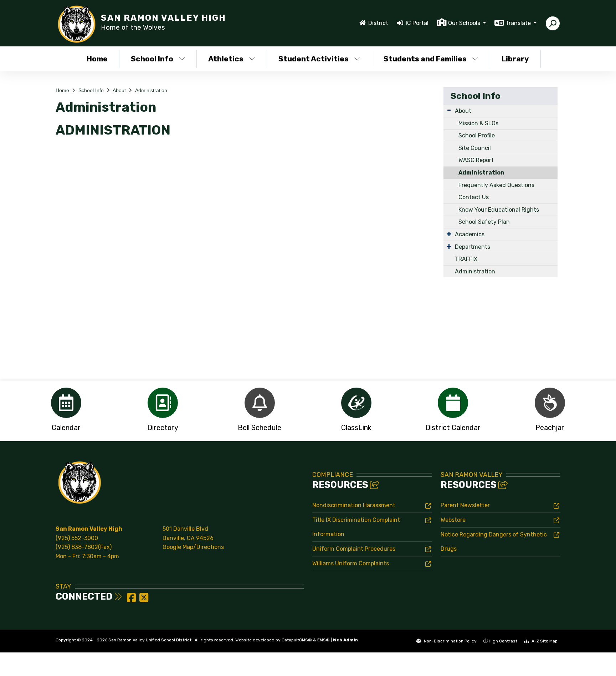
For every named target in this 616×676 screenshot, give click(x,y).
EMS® (323, 639)
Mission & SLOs (478, 123)
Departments (472, 246)
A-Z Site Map (544, 641)
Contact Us (473, 197)
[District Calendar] (453, 403)
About (119, 90)
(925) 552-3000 (77, 538)
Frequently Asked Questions (496, 185)
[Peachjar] (549, 403)
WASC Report (476, 160)
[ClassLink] (356, 403)
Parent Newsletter (465, 505)
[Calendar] (66, 403)
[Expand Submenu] (449, 110)
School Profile (476, 135)
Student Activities (313, 58)
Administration (151, 90)
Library (515, 58)
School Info (152, 58)
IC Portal (417, 23)
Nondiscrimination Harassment (353, 505)
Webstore (453, 519)
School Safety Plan (484, 221)
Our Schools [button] (465, 23)
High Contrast (503, 641)
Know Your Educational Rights (498, 209)
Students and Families (425, 58)
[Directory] (162, 403)
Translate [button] (518, 23)
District (378, 23)
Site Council (474, 148)
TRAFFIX (466, 259)
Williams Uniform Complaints (350, 563)
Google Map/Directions (193, 547)
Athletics (225, 58)
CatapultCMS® (297, 639)
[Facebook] (132, 600)
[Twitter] (143, 600)
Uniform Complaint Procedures (353, 548)
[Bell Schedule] (259, 403)
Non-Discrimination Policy (450, 641)
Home (97, 58)
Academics (469, 234)
